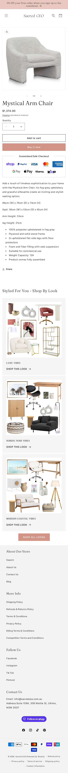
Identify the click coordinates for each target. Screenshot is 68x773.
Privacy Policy (13, 623)
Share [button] (9, 269)
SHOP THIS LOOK (16, 369)
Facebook (11, 658)
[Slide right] (40, 96)
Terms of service (35, 761)
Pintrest (10, 680)
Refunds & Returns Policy (20, 609)
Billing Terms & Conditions (20, 630)
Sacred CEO (20, 757)
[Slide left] (27, 96)
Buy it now (34, 147)
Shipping (6, 115)
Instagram (11, 665)
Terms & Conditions (16, 616)
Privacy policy (18, 761)
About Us (11, 567)
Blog (8, 581)
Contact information (35, 766)
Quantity (6, 120)
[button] (6, 15)
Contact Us (12, 574)
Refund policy (54, 756)
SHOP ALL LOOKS (34, 537)
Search (10, 560)
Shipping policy (52, 761)
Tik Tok (10, 673)
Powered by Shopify (36, 757)
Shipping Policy (14, 602)
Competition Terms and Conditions (25, 638)
